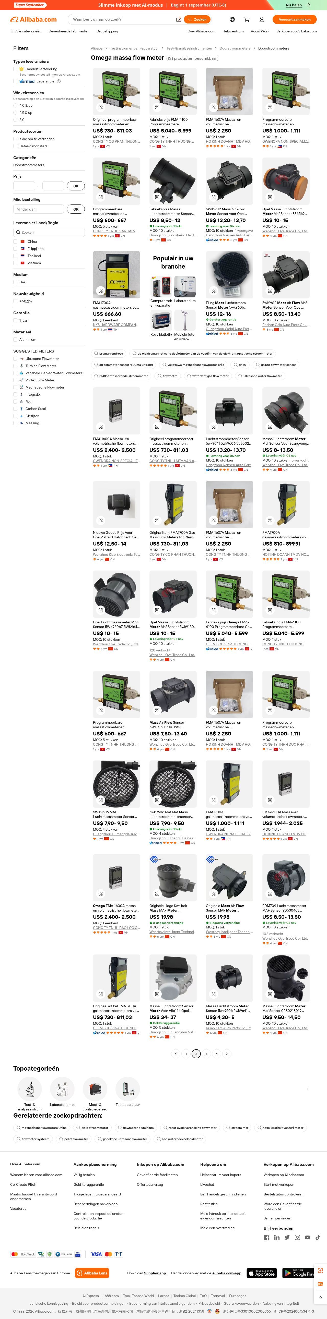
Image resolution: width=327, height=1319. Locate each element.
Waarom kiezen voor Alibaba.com (36, 1175)
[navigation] (49, 551)
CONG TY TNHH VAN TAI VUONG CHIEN (116, 231)
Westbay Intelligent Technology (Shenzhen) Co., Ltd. (173, 932)
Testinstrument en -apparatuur (134, 48)
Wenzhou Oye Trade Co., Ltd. (285, 231)
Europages (237, 1296)
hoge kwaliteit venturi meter (283, 1128)
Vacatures (18, 1208)
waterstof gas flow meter (210, 376)
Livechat (207, 1184)
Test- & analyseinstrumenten (189, 48)
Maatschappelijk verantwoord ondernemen (33, 1196)
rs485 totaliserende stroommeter (123, 376)
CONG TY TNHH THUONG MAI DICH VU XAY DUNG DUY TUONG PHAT (173, 141)
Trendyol (218, 1296)
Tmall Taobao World (138, 1296)
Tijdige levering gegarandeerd (97, 1194)
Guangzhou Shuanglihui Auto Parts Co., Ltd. (173, 1032)
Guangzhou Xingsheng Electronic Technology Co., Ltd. (173, 235)
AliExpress (91, 1296)
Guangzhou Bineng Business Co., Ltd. (173, 838)
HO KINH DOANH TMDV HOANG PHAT (229, 141)
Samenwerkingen (277, 1218)
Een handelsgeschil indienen (223, 1194)
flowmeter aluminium (138, 1128)
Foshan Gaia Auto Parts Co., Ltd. (286, 325)
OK (75, 186)
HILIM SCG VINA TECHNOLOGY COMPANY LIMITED (229, 644)
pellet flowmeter (76, 1139)
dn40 (242, 365)
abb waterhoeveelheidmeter (182, 1139)
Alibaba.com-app (226, 1273)
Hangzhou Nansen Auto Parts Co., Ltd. (229, 235)
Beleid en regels (86, 1228)
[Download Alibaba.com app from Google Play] (299, 1273)
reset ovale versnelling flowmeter (193, 1128)
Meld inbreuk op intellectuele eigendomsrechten (223, 1216)
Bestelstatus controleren (283, 1194)
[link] (320, 1270)
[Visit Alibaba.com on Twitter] (287, 1237)
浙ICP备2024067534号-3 (294, 1311)
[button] (179, 19)
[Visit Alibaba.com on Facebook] (267, 1237)
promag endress (111, 353)
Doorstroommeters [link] (273, 48)
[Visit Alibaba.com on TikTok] (318, 1237)
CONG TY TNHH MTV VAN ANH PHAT (173, 461)
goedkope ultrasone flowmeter (125, 1139)
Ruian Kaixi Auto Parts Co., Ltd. (229, 1028)
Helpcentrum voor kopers (220, 1175)
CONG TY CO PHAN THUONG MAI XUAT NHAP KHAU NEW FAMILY (116, 141)
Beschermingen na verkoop (96, 1204)
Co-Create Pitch (23, 1184)
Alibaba (96, 48)
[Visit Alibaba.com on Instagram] (297, 1237)
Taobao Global (184, 1296)
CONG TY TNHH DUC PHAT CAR (286, 744)
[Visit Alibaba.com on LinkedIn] (277, 1237)
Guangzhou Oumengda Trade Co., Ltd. (116, 834)
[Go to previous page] (175, 1053)
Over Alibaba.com (25, 1164)
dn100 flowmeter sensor (278, 365)
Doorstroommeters (235, 48)
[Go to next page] (226, 1053)
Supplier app (155, 1273)
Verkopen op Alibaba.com (284, 1175)
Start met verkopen (279, 1184)
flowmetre (170, 376)
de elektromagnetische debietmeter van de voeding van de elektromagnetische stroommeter (205, 353)
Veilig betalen (84, 1175)
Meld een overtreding (217, 1228)
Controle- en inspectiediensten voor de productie (98, 1216)
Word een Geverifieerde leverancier (283, 1206)
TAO (203, 1296)
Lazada (163, 1296)
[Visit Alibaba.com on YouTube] (308, 1237)
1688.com (111, 1296)
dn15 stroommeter (94, 1128)
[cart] (248, 20)
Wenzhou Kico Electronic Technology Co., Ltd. (116, 554)
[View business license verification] (209, 1311)
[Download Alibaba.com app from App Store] (262, 1273)
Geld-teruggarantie (89, 1184)
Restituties (209, 1204)
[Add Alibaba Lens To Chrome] (92, 1273)
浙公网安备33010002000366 (247, 1311)
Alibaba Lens (21, 1273)
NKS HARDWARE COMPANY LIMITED (116, 325)
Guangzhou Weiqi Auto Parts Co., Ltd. (229, 329)
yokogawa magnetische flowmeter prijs (196, 365)
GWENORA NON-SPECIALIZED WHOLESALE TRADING (286, 141)
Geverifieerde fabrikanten (157, 1175)
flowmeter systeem (36, 1139)
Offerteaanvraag (150, 1184)
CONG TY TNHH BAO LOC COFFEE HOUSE (116, 928)
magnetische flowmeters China (44, 1128)
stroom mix (239, 1128)
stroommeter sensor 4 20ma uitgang (126, 365)
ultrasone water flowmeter (262, 376)
